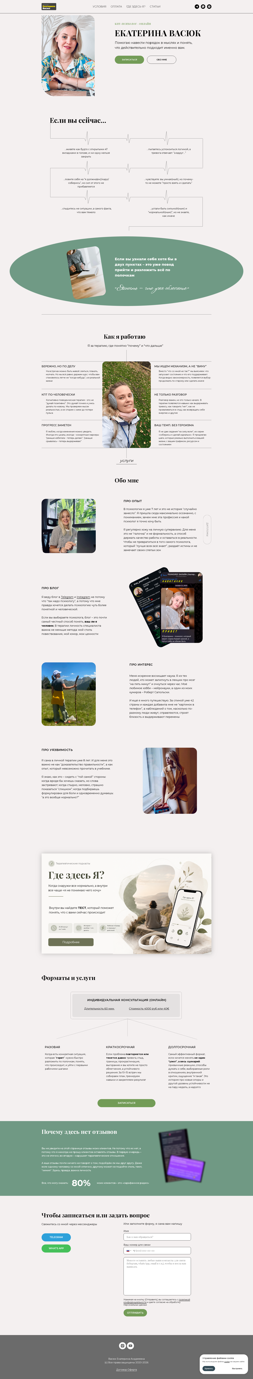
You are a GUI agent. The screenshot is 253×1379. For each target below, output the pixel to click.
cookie (227, 1361)
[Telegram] (197, 6)
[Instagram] (209, 6)
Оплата (116, 6)
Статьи (155, 6)
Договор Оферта (126, 1369)
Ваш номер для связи (137, 1244)
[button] (207, 529)
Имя (126, 1231)
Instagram (83, 597)
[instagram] (122, 1345)
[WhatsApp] (203, 6)
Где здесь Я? (135, 6)
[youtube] (130, 1345)
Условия (99, 6)
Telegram (67, 597)
